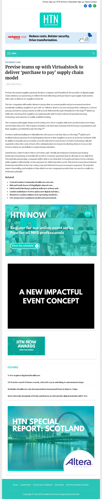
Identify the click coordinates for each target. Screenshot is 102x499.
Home (15, 485)
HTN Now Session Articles (77, 485)
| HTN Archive (61, 1)
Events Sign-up (49, 1)
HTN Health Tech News (49, 494)
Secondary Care (13, 62)
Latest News (25, 485)
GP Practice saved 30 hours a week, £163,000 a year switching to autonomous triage (46, 382)
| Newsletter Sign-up (75, 1)
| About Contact (90, 1)
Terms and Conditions (42, 485)
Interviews (59, 485)
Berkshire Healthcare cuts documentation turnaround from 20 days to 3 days (42, 389)
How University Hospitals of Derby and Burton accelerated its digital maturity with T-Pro (47, 396)
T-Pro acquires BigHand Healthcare (24, 375)
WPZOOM (75, 494)
